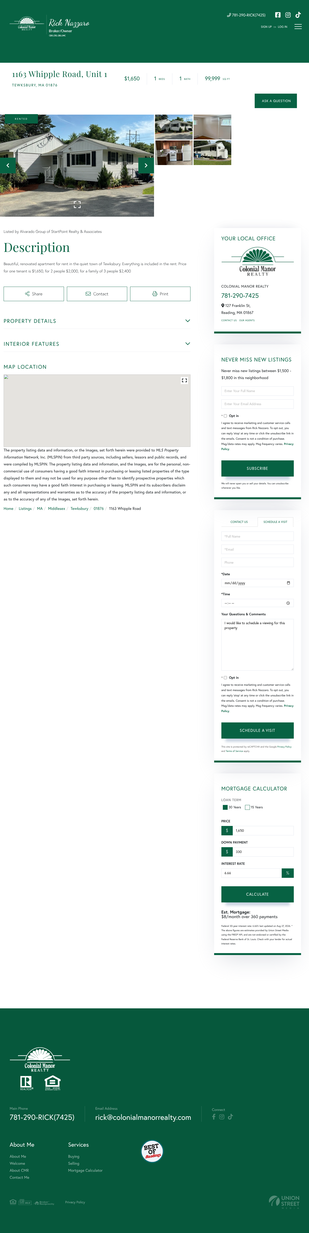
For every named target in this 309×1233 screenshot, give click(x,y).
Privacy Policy (284, 746)
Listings (25, 508)
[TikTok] (230, 1117)
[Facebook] (214, 1117)
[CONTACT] (276, 101)
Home (8, 508)
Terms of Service (234, 751)
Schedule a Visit (275, 522)
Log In (282, 27)
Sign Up (266, 27)
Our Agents (247, 320)
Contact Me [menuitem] (19, 1177)
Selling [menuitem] (73, 1163)
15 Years (257, 807)
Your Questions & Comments (243, 614)
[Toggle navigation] (298, 26)
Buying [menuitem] (73, 1156)
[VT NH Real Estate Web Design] (284, 1202)
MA (40, 508)
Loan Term (231, 800)
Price (225, 821)
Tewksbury (79, 508)
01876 (99, 508)
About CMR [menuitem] (19, 1170)
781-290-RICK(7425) (248, 15)
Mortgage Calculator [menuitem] (85, 1170)
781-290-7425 (240, 295)
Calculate (257, 894)
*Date (225, 574)
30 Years (235, 807)
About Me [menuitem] (18, 1156)
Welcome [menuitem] (17, 1163)
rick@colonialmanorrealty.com (143, 1117)
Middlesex (56, 508)
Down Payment (234, 842)
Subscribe (257, 468)
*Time (225, 594)
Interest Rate (233, 863)
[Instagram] (221, 1117)
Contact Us (229, 320)
